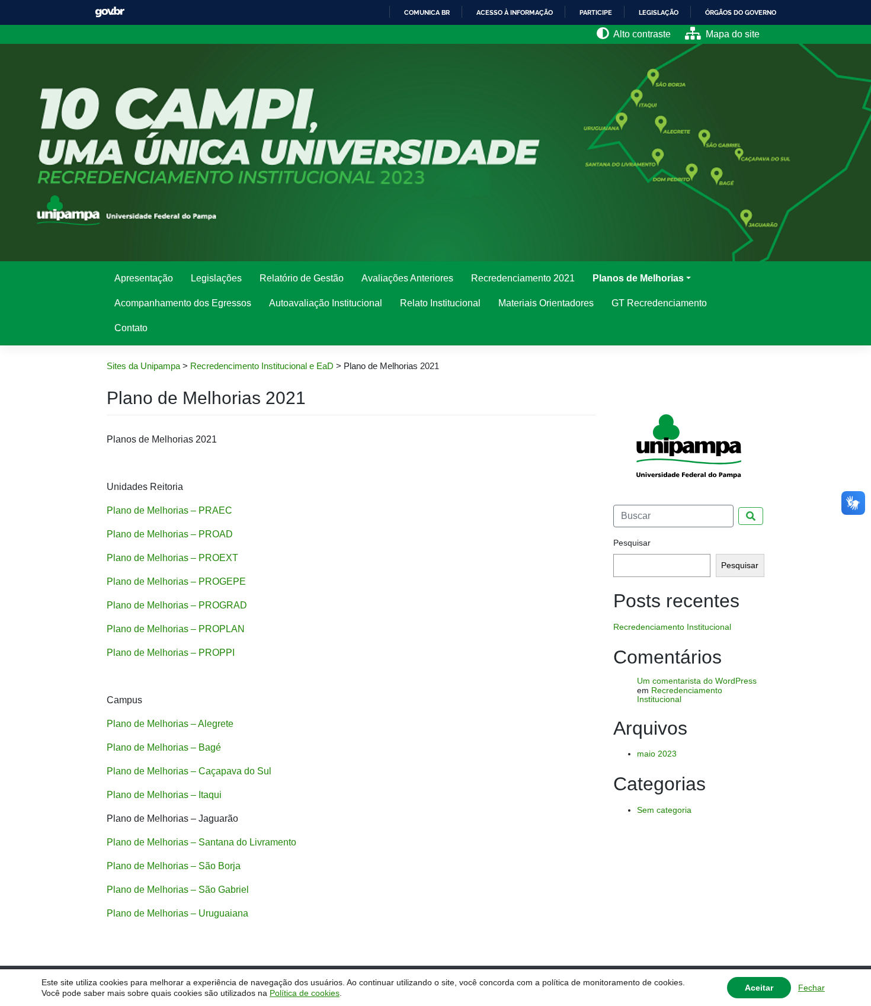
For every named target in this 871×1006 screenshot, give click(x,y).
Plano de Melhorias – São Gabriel (178, 890)
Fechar (811, 987)
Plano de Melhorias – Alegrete (170, 724)
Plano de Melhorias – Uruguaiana (177, 913)
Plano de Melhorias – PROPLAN (176, 629)
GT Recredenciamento (659, 303)
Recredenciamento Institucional (672, 627)
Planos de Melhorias (638, 278)
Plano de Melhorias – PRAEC (169, 510)
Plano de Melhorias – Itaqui (164, 795)
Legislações (216, 278)
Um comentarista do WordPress (697, 680)
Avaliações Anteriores (407, 278)
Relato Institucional (440, 303)
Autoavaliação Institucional (325, 303)
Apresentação (143, 278)
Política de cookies (305, 993)
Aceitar (759, 987)
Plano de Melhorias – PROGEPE (176, 581)
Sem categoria (664, 810)
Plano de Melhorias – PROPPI (171, 653)
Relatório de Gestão (302, 278)
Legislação (658, 12)
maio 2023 (657, 753)
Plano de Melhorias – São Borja (174, 866)
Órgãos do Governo (740, 12)
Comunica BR (427, 12)
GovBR (109, 12)
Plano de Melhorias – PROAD (170, 534)
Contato (131, 328)
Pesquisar (632, 542)
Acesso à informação (514, 12)
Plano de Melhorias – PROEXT (172, 558)
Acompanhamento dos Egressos (182, 303)
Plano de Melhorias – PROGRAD (177, 605)
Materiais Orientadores (546, 303)
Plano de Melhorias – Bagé (164, 747)
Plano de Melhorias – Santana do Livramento (201, 842)
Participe (595, 12)
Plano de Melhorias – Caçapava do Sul (189, 771)
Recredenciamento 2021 (523, 278)
